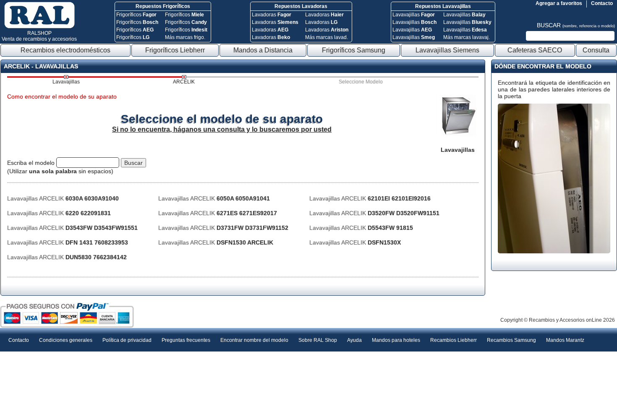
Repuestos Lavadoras (301, 6)
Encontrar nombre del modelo (254, 340)
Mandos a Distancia (263, 50)
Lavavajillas (413, 15)
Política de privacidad (127, 340)
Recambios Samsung (511, 340)
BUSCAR (576, 25)
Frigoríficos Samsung (353, 50)
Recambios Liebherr (453, 340)
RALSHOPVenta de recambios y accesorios (39, 36)
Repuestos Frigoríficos (163, 6)
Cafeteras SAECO (534, 50)
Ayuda (354, 340)
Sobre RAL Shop (317, 340)
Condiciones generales (65, 340)
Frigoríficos (136, 15)
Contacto (602, 3)
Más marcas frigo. (185, 37)
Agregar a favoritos (559, 3)
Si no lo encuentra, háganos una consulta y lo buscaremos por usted (222, 129)
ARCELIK (184, 82)
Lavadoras (271, 15)
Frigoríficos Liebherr (175, 50)
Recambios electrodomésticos (65, 50)
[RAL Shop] (39, 27)
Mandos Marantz (565, 340)
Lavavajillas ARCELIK (63, 198)
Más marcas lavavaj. (466, 37)
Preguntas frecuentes (186, 340)
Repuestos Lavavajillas (443, 6)
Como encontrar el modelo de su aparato (62, 96)
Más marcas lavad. (326, 37)
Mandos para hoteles (396, 340)
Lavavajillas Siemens (447, 50)
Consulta (596, 50)
